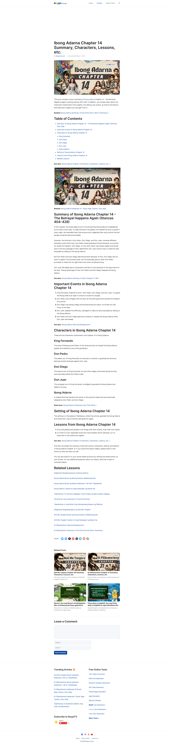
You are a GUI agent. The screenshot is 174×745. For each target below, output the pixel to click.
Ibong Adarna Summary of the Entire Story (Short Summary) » (85, 113)
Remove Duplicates (96, 678)
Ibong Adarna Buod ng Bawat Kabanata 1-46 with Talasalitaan (78, 483)
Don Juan (62, 146)
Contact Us (94, 738)
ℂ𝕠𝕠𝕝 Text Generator (96, 714)
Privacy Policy (85, 738)
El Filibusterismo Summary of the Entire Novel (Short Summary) (78, 530)
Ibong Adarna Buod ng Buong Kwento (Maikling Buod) (75, 478)
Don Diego (63, 143)
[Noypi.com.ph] (60, 3)
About (77, 738)
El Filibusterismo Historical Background (69, 525)
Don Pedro (63, 140)
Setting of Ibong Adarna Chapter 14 (70, 152)
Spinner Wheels (95, 700)
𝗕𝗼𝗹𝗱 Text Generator (97, 705)
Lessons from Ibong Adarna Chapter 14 (72, 155)
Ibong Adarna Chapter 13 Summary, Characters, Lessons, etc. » (86, 164)
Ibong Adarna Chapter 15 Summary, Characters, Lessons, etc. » (86, 441)
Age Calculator (94, 696)
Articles (99, 3)
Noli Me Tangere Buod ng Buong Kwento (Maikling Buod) (76, 515)
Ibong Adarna (89, 99)
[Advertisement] (87, 25)
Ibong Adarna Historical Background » (76, 325)
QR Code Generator (96, 687)
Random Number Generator (99, 683)
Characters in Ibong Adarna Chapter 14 (72, 133)
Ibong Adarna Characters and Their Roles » (80, 405)
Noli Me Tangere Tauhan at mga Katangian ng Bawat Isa (75, 520)
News (91, 3)
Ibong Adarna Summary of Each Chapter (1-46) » (80, 278)
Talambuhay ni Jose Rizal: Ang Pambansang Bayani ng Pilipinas (78, 504)
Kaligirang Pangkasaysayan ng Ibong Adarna (71, 473)
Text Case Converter (97, 674)
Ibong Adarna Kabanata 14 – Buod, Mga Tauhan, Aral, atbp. (83, 209)
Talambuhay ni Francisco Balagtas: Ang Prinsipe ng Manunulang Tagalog (82, 494)
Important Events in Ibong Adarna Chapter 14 (74, 130)
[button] (118, 3)
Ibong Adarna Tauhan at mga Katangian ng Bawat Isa (74, 489)
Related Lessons (63, 159)
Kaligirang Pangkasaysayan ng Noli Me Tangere (72, 510)
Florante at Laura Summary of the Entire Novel (72, 499)
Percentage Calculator (97, 692)
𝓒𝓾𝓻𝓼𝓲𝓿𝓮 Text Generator (97, 709)
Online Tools (110, 3)
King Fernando (64, 136)
